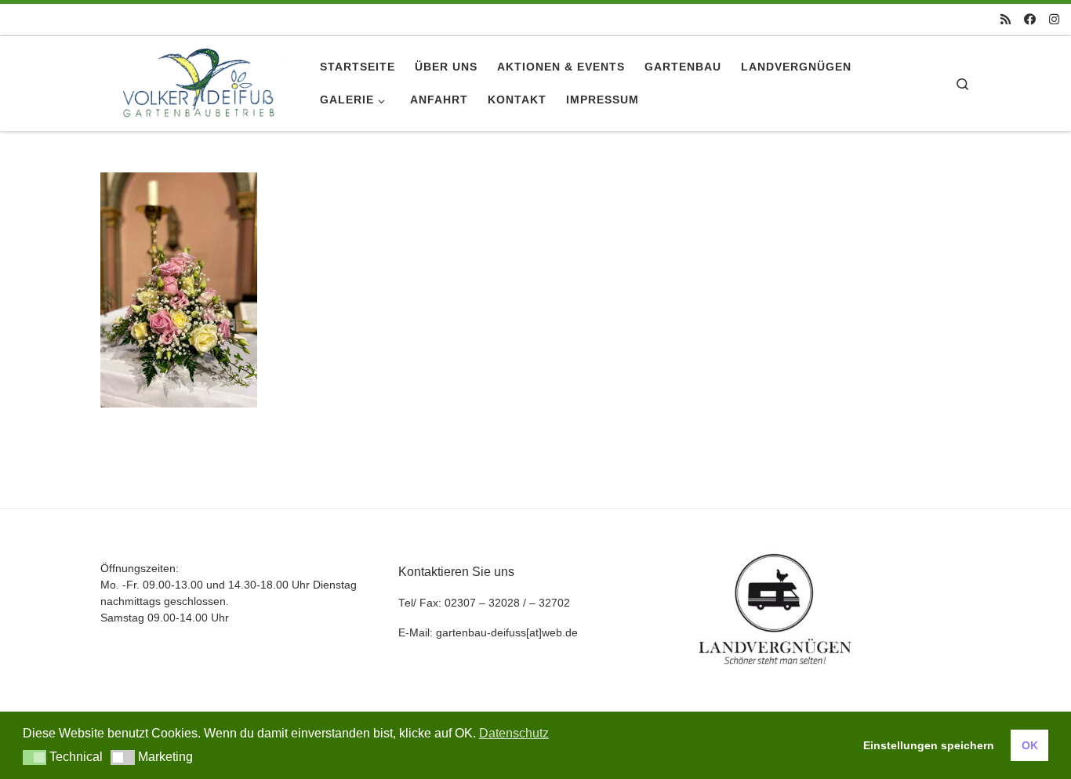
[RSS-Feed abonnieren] (1005, 19)
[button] (35, 757)
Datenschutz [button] (514, 733)
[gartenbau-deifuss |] (198, 80)
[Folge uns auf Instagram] (1054, 19)
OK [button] (1030, 745)
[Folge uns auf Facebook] (1030, 19)
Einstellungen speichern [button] (928, 745)
